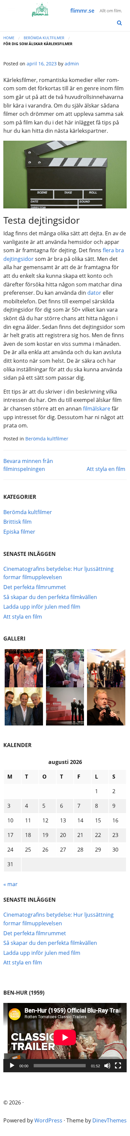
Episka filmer (19, 531)
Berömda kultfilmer (44, 37)
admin (72, 63)
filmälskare (96, 408)
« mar (10, 884)
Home (8, 37)
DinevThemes (109, 1120)
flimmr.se (82, 10)
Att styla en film (106, 469)
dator (94, 292)
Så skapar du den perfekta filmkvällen (50, 597)
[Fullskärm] (118, 1065)
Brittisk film (17, 521)
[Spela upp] (12, 1065)
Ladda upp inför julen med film (41, 606)
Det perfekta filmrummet (34, 587)
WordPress (48, 1120)
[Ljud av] (107, 1065)
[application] (65, 1037)
